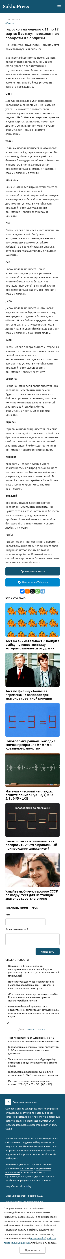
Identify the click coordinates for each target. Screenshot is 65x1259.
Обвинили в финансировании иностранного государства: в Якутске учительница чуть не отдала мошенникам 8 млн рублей (33, 970)
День (21, 1029)
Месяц (41, 1029)
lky (28, 1186)
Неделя (31, 1029)
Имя (7, 914)
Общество (10, 23)
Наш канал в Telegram (35, 582)
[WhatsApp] (37, 591)
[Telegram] (42, 591)
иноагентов (26, 1168)
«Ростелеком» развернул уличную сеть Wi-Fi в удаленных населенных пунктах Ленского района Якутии (33, 997)
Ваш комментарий (16, 929)
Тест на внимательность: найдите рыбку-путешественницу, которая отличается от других (32, 644)
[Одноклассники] (27, 591)
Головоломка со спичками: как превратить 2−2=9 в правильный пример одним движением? (31, 845)
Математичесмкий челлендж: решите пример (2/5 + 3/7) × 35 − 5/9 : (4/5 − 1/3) (30, 795)
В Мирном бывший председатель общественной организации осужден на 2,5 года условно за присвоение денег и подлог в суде (33, 1011)
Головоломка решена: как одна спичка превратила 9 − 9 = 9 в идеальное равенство (30, 744)
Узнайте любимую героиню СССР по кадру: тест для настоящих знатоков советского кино (31, 895)
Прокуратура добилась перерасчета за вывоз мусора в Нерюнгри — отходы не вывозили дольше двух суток (31, 985)
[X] (32, 591)
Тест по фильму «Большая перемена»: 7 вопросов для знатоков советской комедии (28, 694)
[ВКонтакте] (22, 591)
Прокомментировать (32, 571)
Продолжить (32, 1250)
